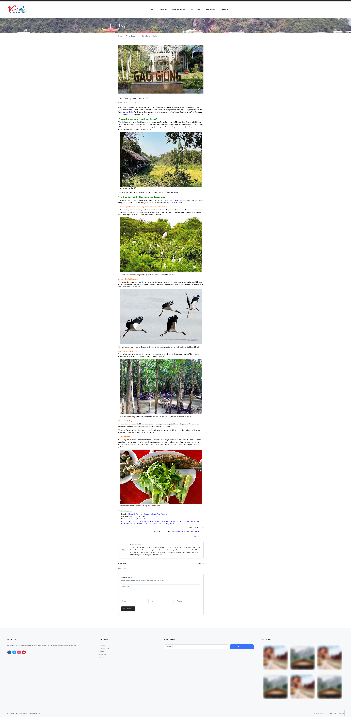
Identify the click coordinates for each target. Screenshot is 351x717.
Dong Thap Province (171, 200)
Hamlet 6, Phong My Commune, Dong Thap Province (147, 514)
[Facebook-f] (9, 652)
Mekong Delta (128, 112)
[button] (199, 89)
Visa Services (195, 10)
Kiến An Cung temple (166, 523)
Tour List (163, 10)
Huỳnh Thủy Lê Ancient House (167, 521)
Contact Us (224, 10)
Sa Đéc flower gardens (187, 521)
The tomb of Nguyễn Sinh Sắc (147, 523)
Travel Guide (210, 10)
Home (152, 10)
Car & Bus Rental (178, 10)
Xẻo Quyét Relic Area (148, 521)
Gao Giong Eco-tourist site (127, 107)
